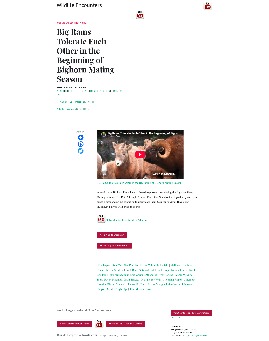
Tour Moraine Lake (140, 289)
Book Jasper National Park (172, 270)
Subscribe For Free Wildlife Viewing (125, 323)
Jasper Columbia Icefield (154, 265)
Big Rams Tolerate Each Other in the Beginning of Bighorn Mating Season (139, 183)
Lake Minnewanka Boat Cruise (125, 275)
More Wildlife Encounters (69, 101)
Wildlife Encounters (66, 108)
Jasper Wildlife (114, 270)
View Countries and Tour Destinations (191, 312)
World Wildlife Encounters (112, 234)
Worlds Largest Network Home (114, 245)
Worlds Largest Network (71, 22)
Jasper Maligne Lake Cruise (164, 284)
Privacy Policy (176, 317)
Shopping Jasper (172, 279)
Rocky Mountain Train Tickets (121, 279)
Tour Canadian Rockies (125, 265)
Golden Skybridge (117, 289)
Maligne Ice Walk (151, 279)
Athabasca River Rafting (159, 275)
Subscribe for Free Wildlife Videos (126, 220)
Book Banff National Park (140, 270)
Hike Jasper (103, 265)
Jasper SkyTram (137, 284)
